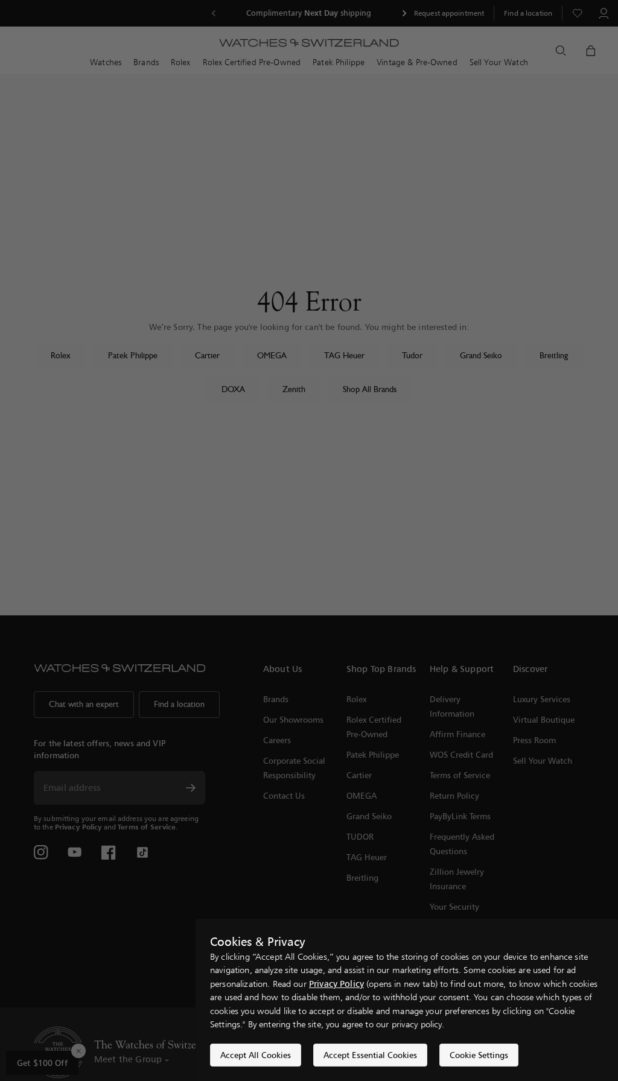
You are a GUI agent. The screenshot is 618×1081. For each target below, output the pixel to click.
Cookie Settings (479, 1055)
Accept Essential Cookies (370, 1055)
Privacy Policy (336, 983)
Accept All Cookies (255, 1055)
